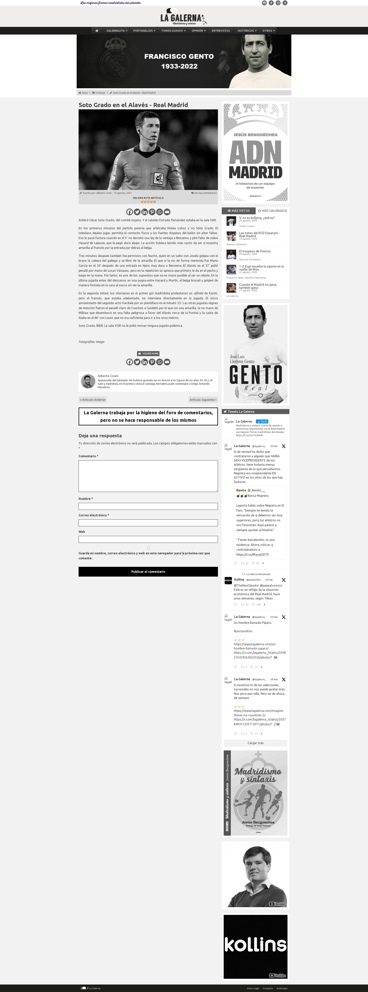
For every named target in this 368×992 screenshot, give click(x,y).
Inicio (85, 92)
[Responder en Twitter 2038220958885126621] (236, 564)
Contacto (268, 988)
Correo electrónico (94, 515)
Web (82, 531)
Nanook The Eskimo (250, 259)
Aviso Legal (253, 988)
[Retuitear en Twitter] (243, 574)
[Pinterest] (152, 212)
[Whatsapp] (159, 212)
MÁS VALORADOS (274, 210)
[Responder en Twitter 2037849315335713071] (236, 734)
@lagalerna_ (259, 446)
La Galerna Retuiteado (258, 574)
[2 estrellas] (145, 201)
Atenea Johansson (237, 244)
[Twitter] (137, 212)
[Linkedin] (144, 212)
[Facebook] (129, 212)
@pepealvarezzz (271, 585)
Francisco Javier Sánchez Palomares (246, 277)
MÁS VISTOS (240, 210)
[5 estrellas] (154, 201)
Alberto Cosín (104, 192)
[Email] (167, 212)
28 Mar (274, 679)
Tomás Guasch (247, 226)
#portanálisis (243, 631)
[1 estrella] (142, 201)
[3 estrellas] (148, 201)
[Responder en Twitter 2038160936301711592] (236, 605)
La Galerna (232, 296)
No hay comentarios (206, 192)
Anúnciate (282, 988)
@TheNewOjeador (246, 585)
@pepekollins (253, 580)
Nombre (86, 498)
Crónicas (100, 92)
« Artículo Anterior (93, 399)
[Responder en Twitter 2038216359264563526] (236, 667)
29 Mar (274, 446)
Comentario (88, 456)
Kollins (239, 579)
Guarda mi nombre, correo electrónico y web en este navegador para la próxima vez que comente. (144, 555)
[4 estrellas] (151, 201)
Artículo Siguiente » (203, 399)
